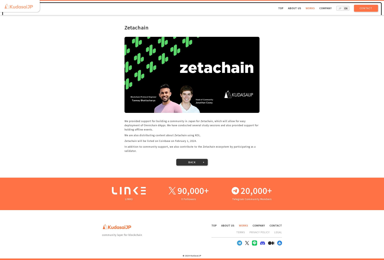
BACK (192, 162)
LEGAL (278, 232)
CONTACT (366, 8)
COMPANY (325, 8)
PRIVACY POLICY (259, 232)
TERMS (240, 232)
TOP (281, 8)
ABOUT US (294, 8)
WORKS (310, 8)
